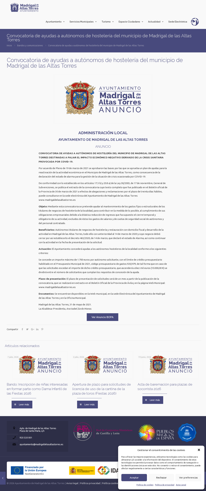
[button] (199, 450)
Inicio (9, 45)
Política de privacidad (164, 485)
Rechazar (161, 477)
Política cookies (110, 483)
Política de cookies (144, 485)
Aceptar (134, 477)
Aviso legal (72, 483)
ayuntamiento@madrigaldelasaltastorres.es (41, 444)
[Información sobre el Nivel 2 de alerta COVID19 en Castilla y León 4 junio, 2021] (3, 478)
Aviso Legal (181, 485)
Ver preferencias (188, 477)
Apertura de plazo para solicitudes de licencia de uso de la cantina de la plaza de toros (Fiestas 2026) (101, 388)
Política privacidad (90, 483)
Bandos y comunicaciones (30, 45)
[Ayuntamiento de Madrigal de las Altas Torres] (24, 7)
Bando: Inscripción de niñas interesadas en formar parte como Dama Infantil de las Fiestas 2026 (37, 388)
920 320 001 (26, 437)
